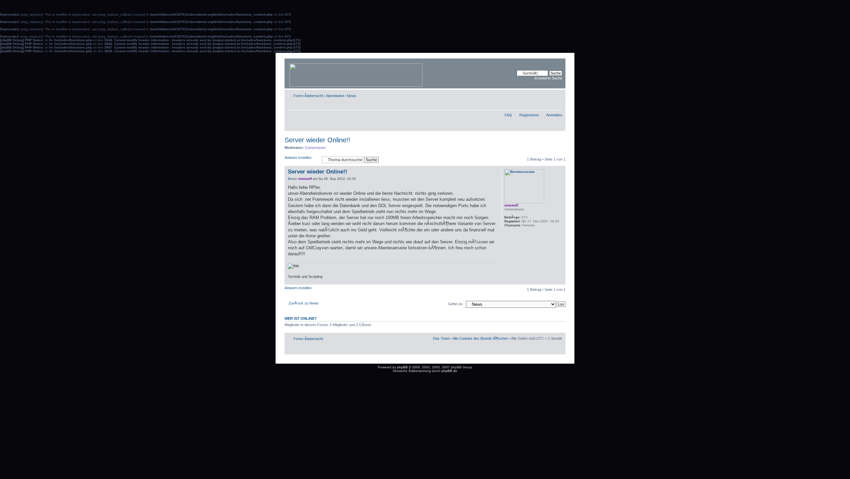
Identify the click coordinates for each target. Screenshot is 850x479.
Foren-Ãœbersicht (308, 96)
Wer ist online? (301, 318)
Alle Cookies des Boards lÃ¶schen (480, 338)
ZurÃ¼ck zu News (304, 303)
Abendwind (335, 96)
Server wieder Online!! (317, 140)
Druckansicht (547, 94)
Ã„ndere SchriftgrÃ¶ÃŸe (557, 94)
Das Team (441, 338)
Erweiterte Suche (548, 78)
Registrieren (529, 115)
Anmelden (554, 115)
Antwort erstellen (298, 158)
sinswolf (305, 178)
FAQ (508, 115)
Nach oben (560, 281)
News (351, 96)
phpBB (402, 367)
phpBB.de (449, 371)
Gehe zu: (455, 304)
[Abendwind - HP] (356, 73)
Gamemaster (315, 148)
